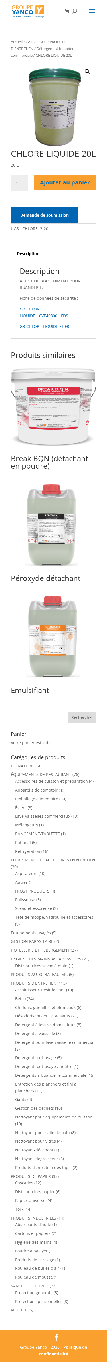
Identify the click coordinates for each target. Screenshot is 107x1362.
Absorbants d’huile (33, 1224)
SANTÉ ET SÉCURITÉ (30, 1285)
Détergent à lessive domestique (45, 1024)
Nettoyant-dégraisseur (36, 1158)
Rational (23, 842)
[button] (87, 71)
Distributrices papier (35, 1191)
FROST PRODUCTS (32, 891)
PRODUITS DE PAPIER (31, 1176)
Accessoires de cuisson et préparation (51, 781)
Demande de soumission (44, 215)
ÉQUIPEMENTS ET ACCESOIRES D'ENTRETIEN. (53, 859)
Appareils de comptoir (36, 790)
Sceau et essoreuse (33, 908)
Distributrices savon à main (41, 965)
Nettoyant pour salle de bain (42, 1132)
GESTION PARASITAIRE (32, 941)
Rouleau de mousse (34, 1277)
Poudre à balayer (31, 1251)
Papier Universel (31, 1200)
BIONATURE (22, 766)
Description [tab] (28, 253)
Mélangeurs (26, 825)
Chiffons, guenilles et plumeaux (45, 1007)
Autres (21, 882)
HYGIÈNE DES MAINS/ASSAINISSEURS (46, 959)
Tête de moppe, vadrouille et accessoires (54, 917)
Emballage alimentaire (36, 798)
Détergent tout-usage (35, 1057)
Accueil (17, 41)
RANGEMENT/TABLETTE (37, 833)
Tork (19, 1209)
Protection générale (34, 1292)
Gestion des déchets (34, 1108)
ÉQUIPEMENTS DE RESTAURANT (41, 774)
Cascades (24, 1182)
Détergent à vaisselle (35, 1033)
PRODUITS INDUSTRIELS (33, 1218)
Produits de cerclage (34, 1259)
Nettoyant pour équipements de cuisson (53, 1117)
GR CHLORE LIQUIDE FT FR (44, 326)
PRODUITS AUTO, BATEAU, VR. (39, 974)
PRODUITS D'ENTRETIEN (33, 983)
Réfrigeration (27, 851)
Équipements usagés (31, 932)
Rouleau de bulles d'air (37, 1268)
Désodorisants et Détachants (42, 1016)
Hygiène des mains (33, 1242)
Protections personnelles (38, 1301)
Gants (20, 1099)
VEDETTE (19, 1310)
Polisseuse (25, 899)
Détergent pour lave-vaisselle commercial (54, 1042)
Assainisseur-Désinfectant (40, 989)
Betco (20, 998)
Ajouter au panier (65, 182)
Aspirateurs (26, 873)
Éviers (21, 807)
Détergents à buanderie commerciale (50, 1075)
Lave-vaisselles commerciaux (42, 816)
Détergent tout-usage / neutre (43, 1066)
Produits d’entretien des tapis (43, 1167)
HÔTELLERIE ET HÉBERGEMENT (40, 950)
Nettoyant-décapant (34, 1150)
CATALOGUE (36, 41)
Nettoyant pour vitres (35, 1141)
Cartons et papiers (33, 1233)
